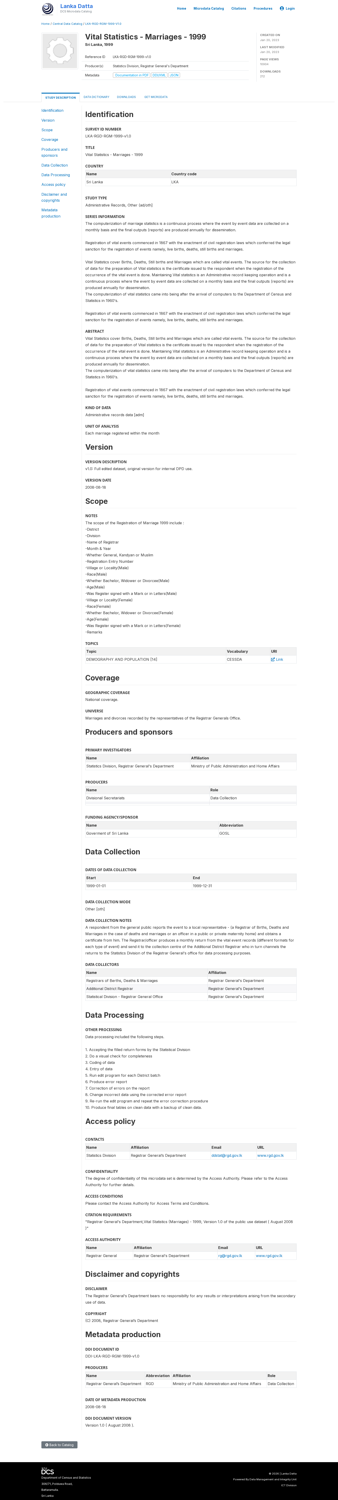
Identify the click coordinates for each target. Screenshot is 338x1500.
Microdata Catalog (209, 8)
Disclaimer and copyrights (54, 197)
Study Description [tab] (60, 97)
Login (290, 8)
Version (47, 120)
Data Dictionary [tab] (96, 97)
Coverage (49, 139)
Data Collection (54, 165)
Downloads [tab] (126, 97)
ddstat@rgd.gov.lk (227, 1155)
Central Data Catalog (67, 23)
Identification (52, 110)
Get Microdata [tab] (156, 97)
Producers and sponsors (54, 152)
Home (181, 8)
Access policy (53, 184)
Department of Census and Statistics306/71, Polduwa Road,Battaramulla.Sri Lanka (66, 1486)
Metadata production (50, 213)
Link (279, 659)
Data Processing (55, 175)
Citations (238, 8)
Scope (47, 130)
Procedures (263, 8)
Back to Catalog (61, 1445)
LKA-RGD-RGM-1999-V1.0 (103, 23)
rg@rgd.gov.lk (230, 1255)
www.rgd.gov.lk (270, 1155)
